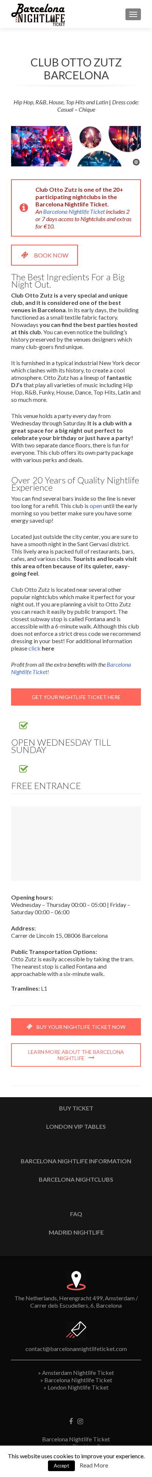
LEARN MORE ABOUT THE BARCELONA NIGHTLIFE (76, 1055)
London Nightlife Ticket (78, 1387)
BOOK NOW (51, 255)
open (96, 505)
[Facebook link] (71, 1421)
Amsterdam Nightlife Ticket (78, 1372)
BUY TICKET (76, 1108)
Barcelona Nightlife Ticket (74, 211)
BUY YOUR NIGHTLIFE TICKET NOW (80, 1027)
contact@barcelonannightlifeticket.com (76, 1348)
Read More (94, 1465)
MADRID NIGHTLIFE (76, 1232)
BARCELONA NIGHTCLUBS (76, 1179)
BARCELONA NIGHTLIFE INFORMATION (76, 1160)
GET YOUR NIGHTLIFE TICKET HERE (76, 697)
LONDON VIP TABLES (76, 1126)
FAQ (76, 1213)
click (35, 648)
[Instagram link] (80, 1421)
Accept (61, 1466)
